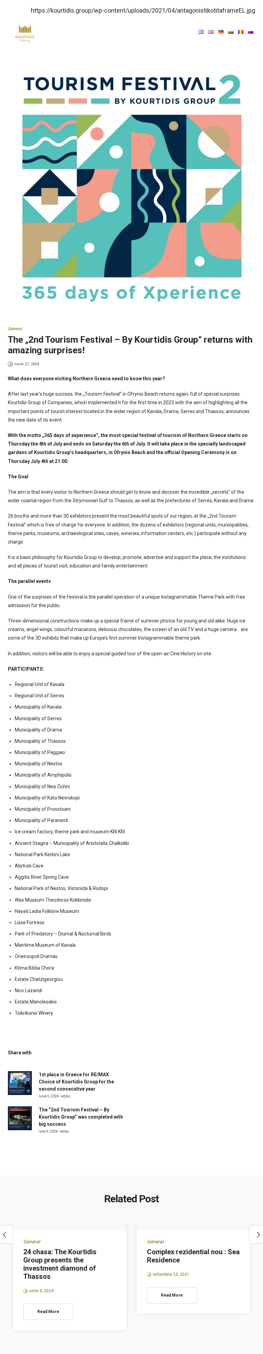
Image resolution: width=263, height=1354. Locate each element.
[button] (191, 31)
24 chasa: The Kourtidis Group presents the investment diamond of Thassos (60, 1264)
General (15, 328)
